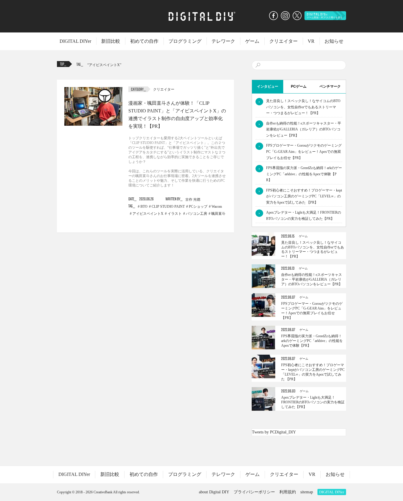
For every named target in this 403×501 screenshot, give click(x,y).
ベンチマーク (330, 86)
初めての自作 (144, 41)
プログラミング (185, 41)
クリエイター (283, 41)
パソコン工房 (196, 214)
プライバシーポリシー (254, 492)
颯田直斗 (218, 214)
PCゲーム (299, 86)
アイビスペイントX (104, 65)
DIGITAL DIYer (75, 41)
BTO (144, 206)
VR (311, 41)
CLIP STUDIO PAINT (168, 206)
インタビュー (267, 86)
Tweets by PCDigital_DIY (274, 432)
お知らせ (334, 41)
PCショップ (198, 206)
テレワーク (223, 41)
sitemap (306, 492)
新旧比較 (110, 41)
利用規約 (287, 492)
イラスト (175, 214)
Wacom (217, 206)
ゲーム (252, 41)
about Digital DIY (214, 492)
